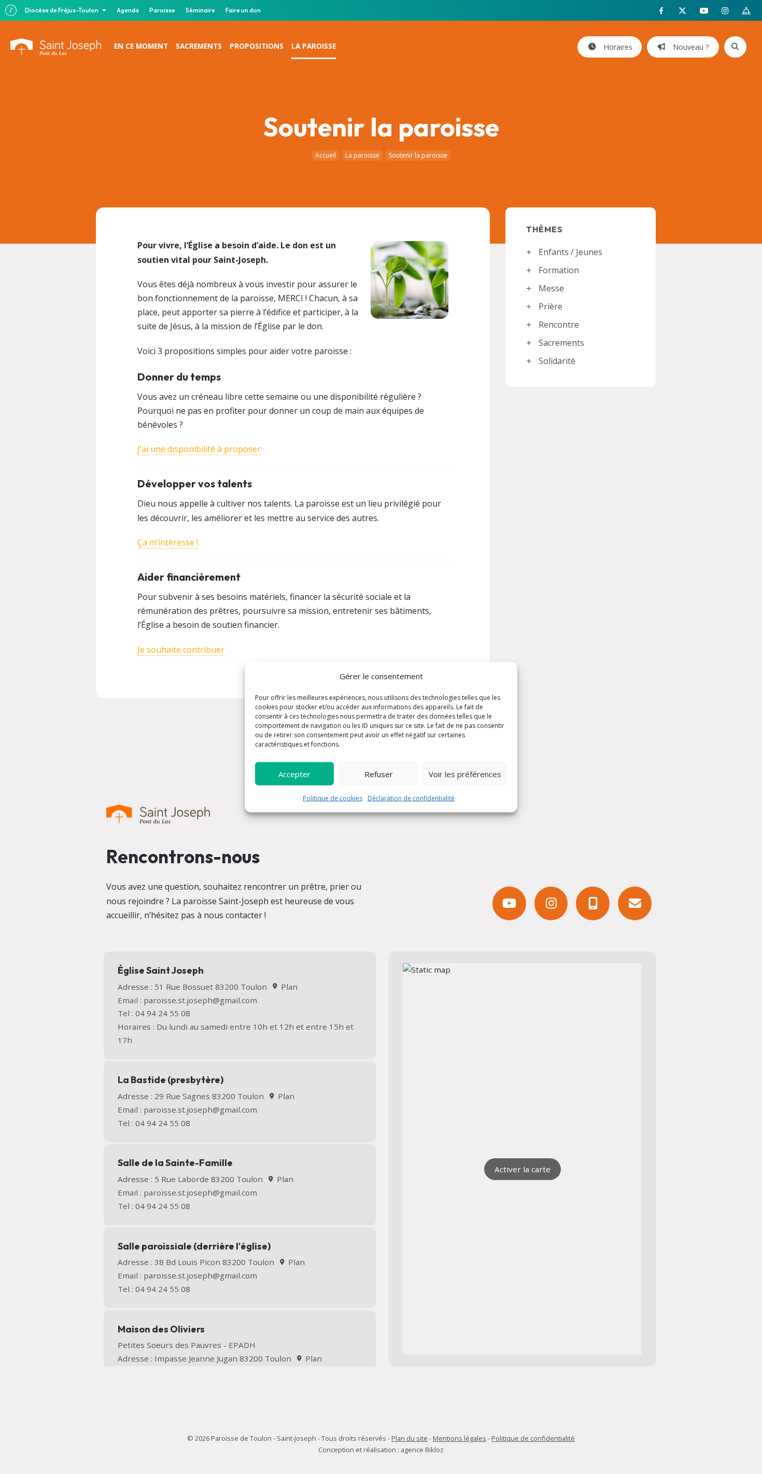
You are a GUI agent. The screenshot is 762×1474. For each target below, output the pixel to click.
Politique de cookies (332, 798)
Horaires (615, 47)
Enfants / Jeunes (570, 252)
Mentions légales (459, 1438)
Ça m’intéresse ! (167, 542)
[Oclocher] (593, 903)
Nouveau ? (689, 47)
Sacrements (561, 342)
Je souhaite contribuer (180, 649)
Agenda (128, 10)
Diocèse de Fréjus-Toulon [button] (62, 10)
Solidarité (557, 361)
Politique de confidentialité (533, 1438)
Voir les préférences (465, 773)
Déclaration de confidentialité (411, 798)
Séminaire (200, 10)
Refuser (378, 773)
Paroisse (162, 10)
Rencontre (559, 324)
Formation (559, 270)
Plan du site (409, 1438)
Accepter (294, 773)
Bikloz (434, 1449)
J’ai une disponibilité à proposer (199, 449)
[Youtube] (509, 903)
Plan (288, 986)
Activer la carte (523, 1169)
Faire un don (243, 10)
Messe (551, 288)
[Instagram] (551, 903)
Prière (550, 306)
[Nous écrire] (635, 903)
